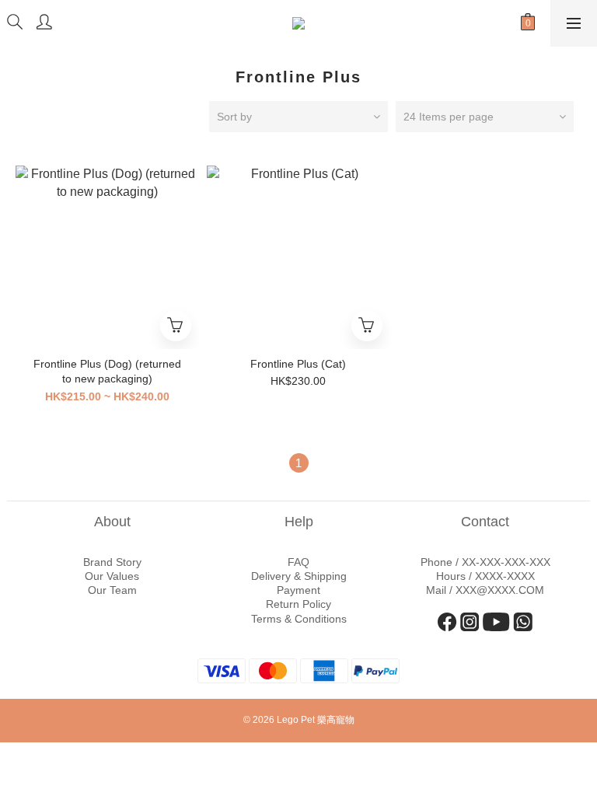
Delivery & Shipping (299, 576)
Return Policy (298, 604)
